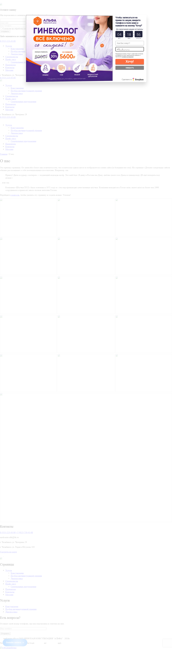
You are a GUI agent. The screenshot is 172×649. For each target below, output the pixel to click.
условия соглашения (127, 56)
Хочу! (130, 61)
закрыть (130, 67)
